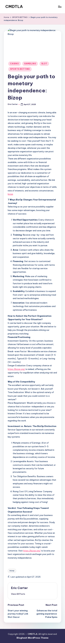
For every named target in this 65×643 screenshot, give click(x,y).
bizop (10, 194)
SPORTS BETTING (20, 69)
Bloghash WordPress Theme (32, 637)
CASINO (14, 63)
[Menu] (59, 6)
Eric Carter (19, 588)
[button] (18, 594)
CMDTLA (14, 6)
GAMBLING (30, 63)
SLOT (44, 63)
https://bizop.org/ (16, 369)
